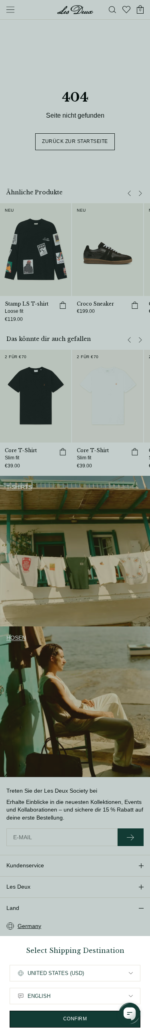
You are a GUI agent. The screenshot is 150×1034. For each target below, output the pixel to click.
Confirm (75, 1019)
